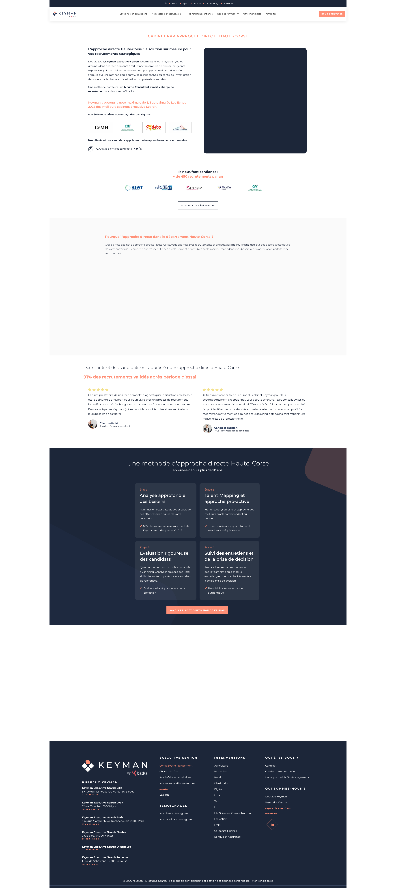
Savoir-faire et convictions (175, 777)
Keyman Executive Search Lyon (102, 802)
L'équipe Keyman (276, 796)
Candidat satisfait (225, 427)
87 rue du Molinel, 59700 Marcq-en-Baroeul (109, 791)
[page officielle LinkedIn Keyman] (272, 824)
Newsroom (271, 813)
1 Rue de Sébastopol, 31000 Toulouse (104, 861)
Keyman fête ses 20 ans (278, 808)
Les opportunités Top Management (287, 777)
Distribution (221, 783)
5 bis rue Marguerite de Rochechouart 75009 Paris (113, 821)
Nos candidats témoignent (176, 819)
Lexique (164, 794)
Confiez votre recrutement (176, 765)
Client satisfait (109, 423)
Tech (217, 801)
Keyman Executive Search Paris (102, 817)
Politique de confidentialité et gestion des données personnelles (209, 880)
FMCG (218, 825)
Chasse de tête (168, 771)
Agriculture (221, 765)
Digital (218, 789)
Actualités (163, 789)
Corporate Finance (225, 830)
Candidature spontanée (280, 771)
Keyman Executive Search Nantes (104, 832)
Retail (217, 777)
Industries (220, 771)
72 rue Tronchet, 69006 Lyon (99, 806)
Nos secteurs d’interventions (177, 783)
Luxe (217, 795)
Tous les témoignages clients (115, 426)
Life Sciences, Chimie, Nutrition (233, 813)
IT (215, 807)
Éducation (220, 819)
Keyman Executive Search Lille (102, 787)
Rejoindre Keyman (276, 802)
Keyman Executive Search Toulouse (105, 857)
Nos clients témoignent (174, 813)
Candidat (271, 765)
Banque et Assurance (227, 836)
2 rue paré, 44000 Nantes (98, 835)
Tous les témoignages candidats (231, 431)
